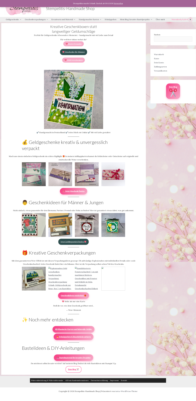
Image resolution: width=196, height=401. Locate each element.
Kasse (156, 58)
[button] (20, 19)
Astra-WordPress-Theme (126, 391)
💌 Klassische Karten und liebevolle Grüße (73, 329)
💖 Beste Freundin (74, 44)
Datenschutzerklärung (99, 380)
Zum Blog (173, 87)
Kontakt (124, 380)
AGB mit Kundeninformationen (76, 380)
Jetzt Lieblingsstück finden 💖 (73, 242)
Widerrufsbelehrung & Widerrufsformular (47, 380)
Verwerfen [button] (118, 3)
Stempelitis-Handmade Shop (70, 8)
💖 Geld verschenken (73, 60)
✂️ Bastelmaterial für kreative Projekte (74, 357)
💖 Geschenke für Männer (73, 52)
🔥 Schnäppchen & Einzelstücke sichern (73, 337)
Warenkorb (159, 54)
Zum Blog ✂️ (73, 369)
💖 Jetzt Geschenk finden (74, 191)
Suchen (157, 35)
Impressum (114, 380)
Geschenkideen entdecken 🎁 (73, 295)
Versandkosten (160, 71)
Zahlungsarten (160, 67)
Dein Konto (159, 62)
